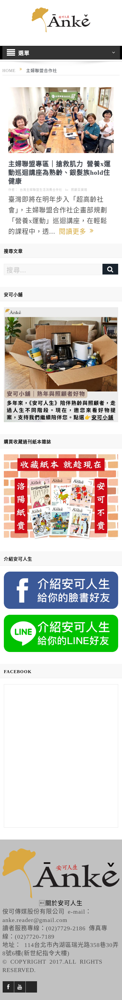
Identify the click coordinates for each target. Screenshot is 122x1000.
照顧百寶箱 (79, 189)
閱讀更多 (74, 230)
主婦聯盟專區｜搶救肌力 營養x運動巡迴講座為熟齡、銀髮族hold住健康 (59, 171)
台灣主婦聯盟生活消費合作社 (41, 189)
